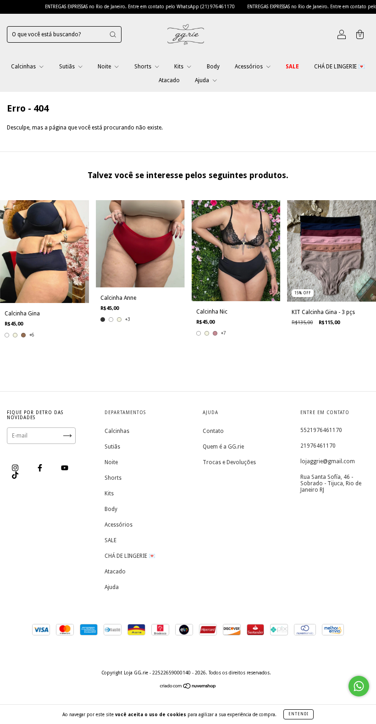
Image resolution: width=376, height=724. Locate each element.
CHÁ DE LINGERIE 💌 (339, 66)
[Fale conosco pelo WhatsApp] (358, 686)
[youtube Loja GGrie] (64, 468)
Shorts (143, 66)
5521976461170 (321, 430)
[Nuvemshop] (188, 687)
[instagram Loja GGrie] (16, 468)
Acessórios (249, 66)
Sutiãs (67, 66)
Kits (179, 66)
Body (213, 66)
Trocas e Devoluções (229, 462)
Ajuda (202, 80)
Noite (105, 66)
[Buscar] (113, 34)
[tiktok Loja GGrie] (15, 475)
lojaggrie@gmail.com (327, 461)
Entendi (298, 714)
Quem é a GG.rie (223, 446)
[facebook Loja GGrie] (41, 468)
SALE (292, 66)
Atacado (169, 80)
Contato (213, 431)
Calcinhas (24, 66)
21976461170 (318, 446)
